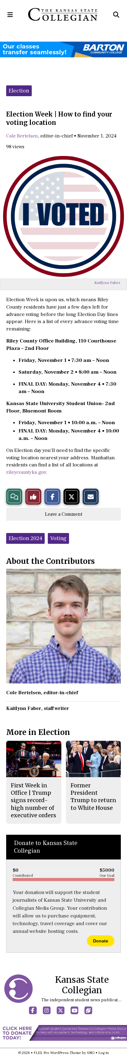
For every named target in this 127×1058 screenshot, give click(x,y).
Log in (103, 1053)
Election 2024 (25, 538)
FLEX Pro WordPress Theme (57, 1053)
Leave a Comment (63, 514)
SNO (91, 1053)
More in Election (38, 732)
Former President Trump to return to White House (93, 796)
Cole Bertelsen (22, 136)
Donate (100, 940)
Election (19, 90)
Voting (58, 538)
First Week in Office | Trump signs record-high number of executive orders (33, 800)
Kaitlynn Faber (107, 282)
